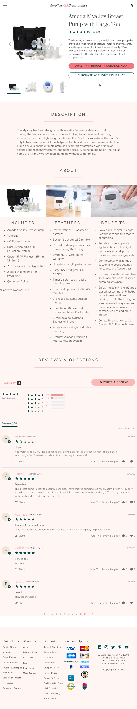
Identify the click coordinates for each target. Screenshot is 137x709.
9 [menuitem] (85, 614)
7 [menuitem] (76, 614)
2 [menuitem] (56, 614)
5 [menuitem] (68, 614)
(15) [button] (47, 398)
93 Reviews (93, 32)
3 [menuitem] (60, 614)
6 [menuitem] (72, 614)
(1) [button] (47, 408)
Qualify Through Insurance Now (101, 66)
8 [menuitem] (81, 614)
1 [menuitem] (52, 614)
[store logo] (68, 5)
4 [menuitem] (64, 614)
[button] (10, 44)
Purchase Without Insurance (101, 75)
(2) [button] (47, 401)
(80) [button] (47, 394)
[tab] (9, 424)
